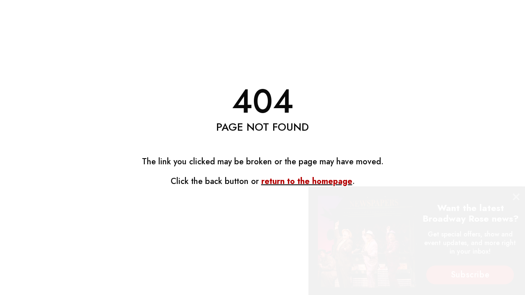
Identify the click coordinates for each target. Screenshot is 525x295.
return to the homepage (306, 181)
